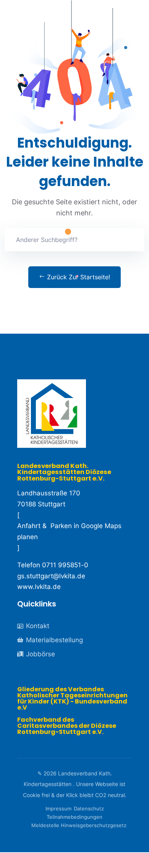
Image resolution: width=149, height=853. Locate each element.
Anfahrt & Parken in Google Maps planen (69, 531)
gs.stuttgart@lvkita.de (51, 576)
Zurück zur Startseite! (77, 277)
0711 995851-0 (65, 565)
